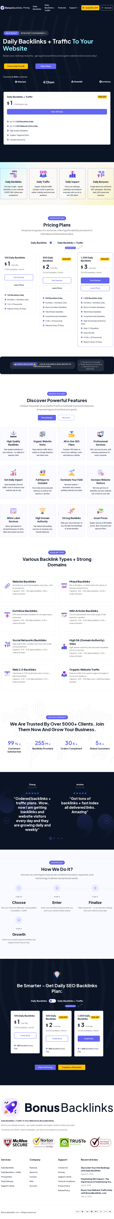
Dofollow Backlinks (24, 610)
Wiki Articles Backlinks (83, 610)
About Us (66, 417)
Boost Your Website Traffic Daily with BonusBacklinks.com (96, 1191)
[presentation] (6, 820)
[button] (50, 838)
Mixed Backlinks (79, 581)
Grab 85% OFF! (91, 8)
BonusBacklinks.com (11, 1212)
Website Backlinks (24, 581)
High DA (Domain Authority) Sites (86, 641)
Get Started (19, 277)
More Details (46, 417)
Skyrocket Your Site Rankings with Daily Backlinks (95, 1169)
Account (108, 8)
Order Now (25, 1035)
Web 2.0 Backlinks (24, 669)
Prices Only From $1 (15, 66)
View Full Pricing (45, 1067)
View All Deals (57, 112)
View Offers (46, 66)
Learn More (19, 285)
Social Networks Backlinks (29, 640)
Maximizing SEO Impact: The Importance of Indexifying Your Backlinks (96, 1180)
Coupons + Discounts (71, 1067)
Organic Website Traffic (84, 669)
